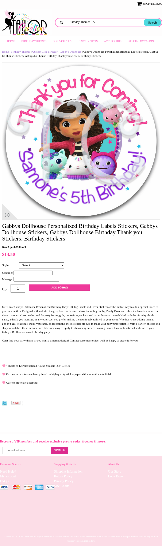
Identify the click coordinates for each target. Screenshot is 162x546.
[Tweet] (4, 404)
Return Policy (63, 476)
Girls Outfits (62, 41)
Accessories (113, 41)
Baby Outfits (88, 41)
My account (8, 476)
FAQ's (4, 481)
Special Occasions (141, 41)
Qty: (5, 289)
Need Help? (8, 471)
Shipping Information (68, 471)
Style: (6, 265)
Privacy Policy (63, 481)
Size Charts (61, 486)
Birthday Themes (33, 41)
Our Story (114, 471)
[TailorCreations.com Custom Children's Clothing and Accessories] (26, 22)
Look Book (115, 476)
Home (11, 41)
